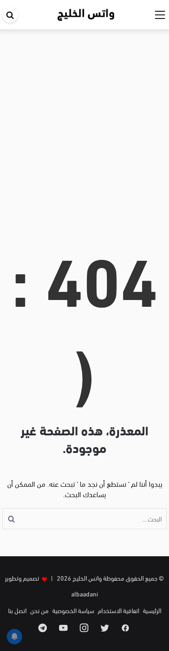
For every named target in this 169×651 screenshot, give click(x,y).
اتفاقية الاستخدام (118, 610)
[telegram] (42, 628)
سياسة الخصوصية (73, 610)
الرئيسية (152, 610)
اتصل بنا (17, 610)
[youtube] (63, 628)
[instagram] (84, 628)
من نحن (39, 610)
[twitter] (105, 628)
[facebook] (125, 628)
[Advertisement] (84, 129)
